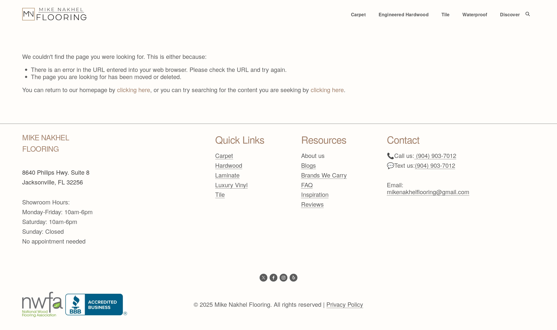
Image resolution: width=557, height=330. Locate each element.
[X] (263, 278)
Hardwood (228, 165)
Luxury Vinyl (231, 185)
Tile (220, 194)
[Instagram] (283, 278)
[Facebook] (273, 278)
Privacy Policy (344, 304)
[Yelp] (293, 278)
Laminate (227, 175)
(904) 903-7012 (435, 165)
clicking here (133, 89)
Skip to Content (4, 2)
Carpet (224, 155)
